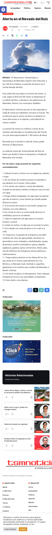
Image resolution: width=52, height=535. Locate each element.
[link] (3, 9)
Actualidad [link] (8, 14)
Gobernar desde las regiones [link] (16, 424)
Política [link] (39, 400)
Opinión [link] (39, 417)
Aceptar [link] (23, 529)
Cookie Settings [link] (10, 529)
